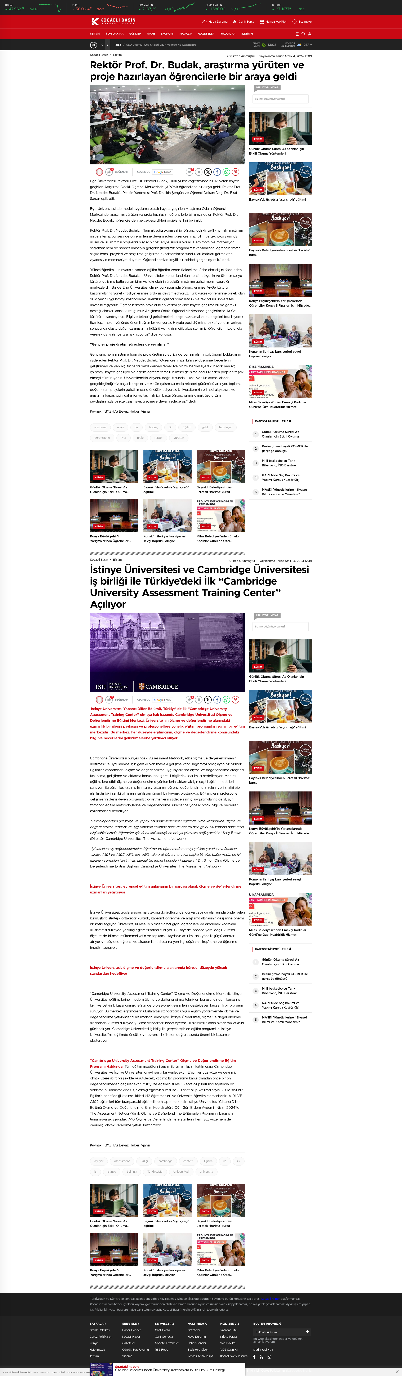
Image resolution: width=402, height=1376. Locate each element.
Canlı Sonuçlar (164, 1336)
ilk (238, 1161)
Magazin (185, 33)
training (132, 1171)
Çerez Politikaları (101, 1336)
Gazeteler (206, 33)
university (206, 1171)
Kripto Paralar (229, 1336)
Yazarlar (228, 33)
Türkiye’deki (154, 1171)
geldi (205, 427)
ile (224, 1161)
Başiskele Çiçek (198, 1349)
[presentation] (102, 44)
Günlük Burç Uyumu (135, 1349)
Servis (95, 33)
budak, (153, 427)
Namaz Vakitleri (276, 21)
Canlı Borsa (246, 21)
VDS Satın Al (229, 1349)
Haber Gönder (131, 1330)
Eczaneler (305, 21)
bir (136, 427)
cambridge (166, 1161)
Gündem (135, 33)
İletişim (247, 33)
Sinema (127, 1356)
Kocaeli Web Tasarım (233, 1356)
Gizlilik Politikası (100, 1330)
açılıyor (98, 1161)
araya (120, 427)
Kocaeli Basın (99, 55)
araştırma (100, 427)
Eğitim (117, 55)
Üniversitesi (181, 1171)
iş (95, 1171)
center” (188, 1161)
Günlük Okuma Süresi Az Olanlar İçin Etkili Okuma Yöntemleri (165, 45)
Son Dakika (115, 33)
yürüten (179, 437)
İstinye (111, 1171)
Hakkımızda (97, 1349)
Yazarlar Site (228, 1330)
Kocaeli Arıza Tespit (200, 1356)
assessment (122, 1161)
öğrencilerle (102, 437)
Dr (170, 427)
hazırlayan (225, 427)
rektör (159, 437)
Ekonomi (167, 33)
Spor (151, 33)
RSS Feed (161, 1349)
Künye (94, 1343)
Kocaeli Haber (271, 1298)
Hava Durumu (218, 21)
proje (140, 437)
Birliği (144, 1161)
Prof (123, 437)
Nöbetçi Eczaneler (167, 1343)
